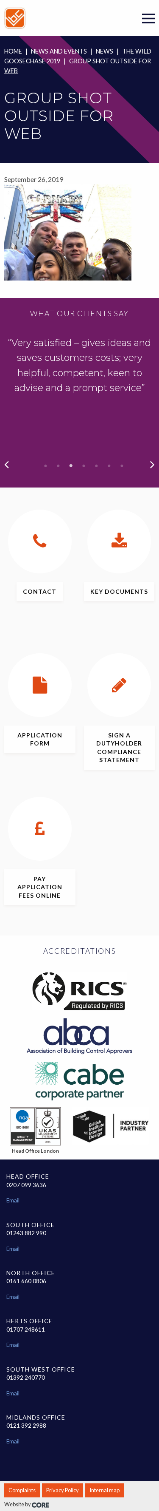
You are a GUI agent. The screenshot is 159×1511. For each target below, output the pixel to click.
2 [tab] (58, 466)
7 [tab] (122, 466)
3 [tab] (71, 466)
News (104, 51)
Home (13, 51)
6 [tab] (109, 466)
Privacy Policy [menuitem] (62, 1490)
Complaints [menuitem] (22, 1490)
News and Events (59, 51)
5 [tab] (96, 466)
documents (119, 591)
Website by (18, 1504)
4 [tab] (84, 466)
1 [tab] (46, 466)
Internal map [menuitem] (104, 1490)
